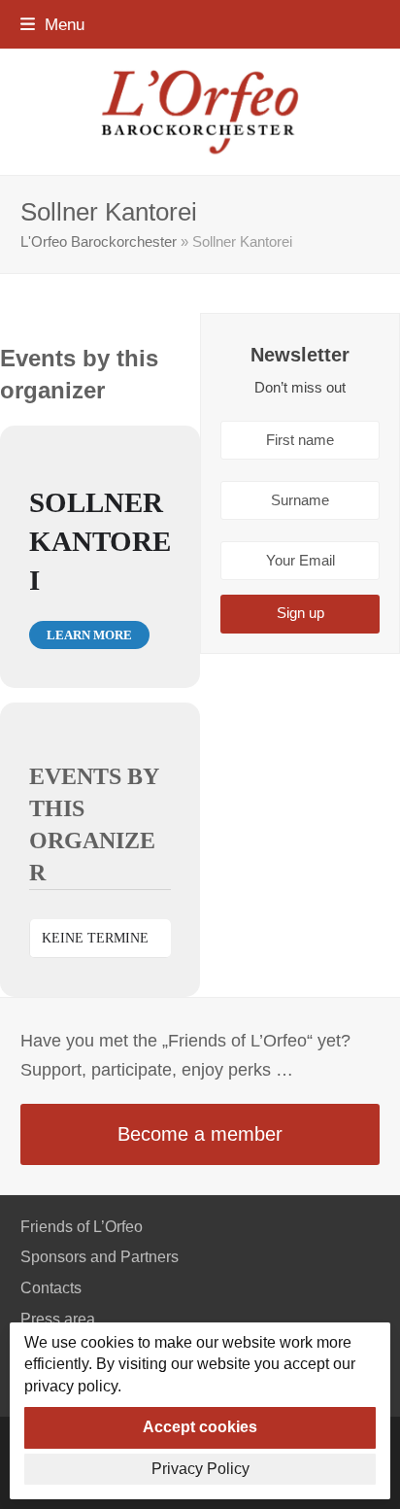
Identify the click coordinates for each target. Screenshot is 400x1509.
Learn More (89, 635)
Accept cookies (200, 1427)
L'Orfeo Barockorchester (98, 242)
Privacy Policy (200, 1468)
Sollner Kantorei (100, 541)
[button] (52, 24)
